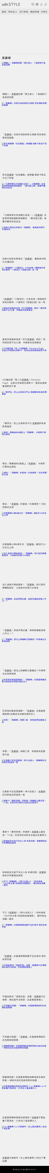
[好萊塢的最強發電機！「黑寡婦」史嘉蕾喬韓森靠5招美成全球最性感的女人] (24, 694)
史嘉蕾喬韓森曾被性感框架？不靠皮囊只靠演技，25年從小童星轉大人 (23, 1119)
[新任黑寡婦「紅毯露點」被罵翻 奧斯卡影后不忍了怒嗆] (24, 158)
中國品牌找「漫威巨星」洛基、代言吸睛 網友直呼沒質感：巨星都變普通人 (23, 998)
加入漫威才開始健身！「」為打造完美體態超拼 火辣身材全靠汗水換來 (23, 586)
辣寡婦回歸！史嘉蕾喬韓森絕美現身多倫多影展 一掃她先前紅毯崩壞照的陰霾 (23, 1078)
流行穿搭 (23, 11)
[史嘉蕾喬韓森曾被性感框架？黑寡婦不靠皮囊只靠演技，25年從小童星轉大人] (24, 1100)
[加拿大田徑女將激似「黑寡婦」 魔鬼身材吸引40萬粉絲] (24, 241)
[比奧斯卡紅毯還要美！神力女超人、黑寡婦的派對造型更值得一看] (24, 774)
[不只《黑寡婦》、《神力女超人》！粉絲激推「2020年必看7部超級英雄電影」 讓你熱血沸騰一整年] (24, 895)
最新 (4, 11)
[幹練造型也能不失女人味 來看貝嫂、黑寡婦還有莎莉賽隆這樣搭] (24, 855)
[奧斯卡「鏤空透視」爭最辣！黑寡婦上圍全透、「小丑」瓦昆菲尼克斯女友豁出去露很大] (24, 815)
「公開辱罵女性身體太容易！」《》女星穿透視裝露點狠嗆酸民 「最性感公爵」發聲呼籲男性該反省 (24, 218)
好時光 (44, 11)
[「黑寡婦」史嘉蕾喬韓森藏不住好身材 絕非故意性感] (24, 939)
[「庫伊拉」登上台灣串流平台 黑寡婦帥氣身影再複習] (24, 406)
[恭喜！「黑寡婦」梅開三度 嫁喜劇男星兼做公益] (24, 734)
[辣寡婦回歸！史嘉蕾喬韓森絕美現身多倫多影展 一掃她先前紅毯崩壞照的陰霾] (24, 1060)
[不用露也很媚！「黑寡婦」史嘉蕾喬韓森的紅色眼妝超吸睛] (24, 1020)
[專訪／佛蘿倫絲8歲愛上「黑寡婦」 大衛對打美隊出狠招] (24, 446)
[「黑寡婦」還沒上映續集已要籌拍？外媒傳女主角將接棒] (24, 653)
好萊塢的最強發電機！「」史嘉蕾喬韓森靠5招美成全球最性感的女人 (23, 712)
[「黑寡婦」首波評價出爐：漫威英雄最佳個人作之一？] (24, 613)
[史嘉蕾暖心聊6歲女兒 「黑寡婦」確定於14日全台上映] (24, 527)
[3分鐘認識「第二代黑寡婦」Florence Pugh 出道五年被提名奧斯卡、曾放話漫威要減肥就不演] (24, 362)
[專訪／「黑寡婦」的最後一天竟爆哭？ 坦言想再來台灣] (24, 487)
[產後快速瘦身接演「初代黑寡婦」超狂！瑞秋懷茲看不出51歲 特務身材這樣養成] (24, 322)
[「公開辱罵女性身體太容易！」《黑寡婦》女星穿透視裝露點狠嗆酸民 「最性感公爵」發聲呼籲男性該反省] (24, 198)
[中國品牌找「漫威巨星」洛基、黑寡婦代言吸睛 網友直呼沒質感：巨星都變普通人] (24, 979)
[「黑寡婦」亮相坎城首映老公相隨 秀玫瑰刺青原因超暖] (24, 117)
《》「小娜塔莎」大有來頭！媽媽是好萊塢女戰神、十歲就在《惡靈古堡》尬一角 (24, 300)
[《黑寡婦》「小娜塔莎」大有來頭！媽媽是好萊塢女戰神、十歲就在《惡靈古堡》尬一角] (24, 282)
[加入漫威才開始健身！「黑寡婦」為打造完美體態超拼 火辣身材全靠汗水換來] (24, 567)
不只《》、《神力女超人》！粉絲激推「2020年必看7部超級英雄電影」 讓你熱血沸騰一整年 (24, 915)
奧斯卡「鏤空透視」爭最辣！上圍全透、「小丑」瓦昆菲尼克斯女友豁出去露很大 (24, 833)
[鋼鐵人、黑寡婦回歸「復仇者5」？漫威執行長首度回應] (24, 77)
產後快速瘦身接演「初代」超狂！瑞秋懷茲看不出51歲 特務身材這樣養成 (23, 341)
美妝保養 (34, 11)
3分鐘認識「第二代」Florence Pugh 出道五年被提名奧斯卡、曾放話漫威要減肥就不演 (24, 383)
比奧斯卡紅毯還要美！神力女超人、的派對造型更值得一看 (23, 793)
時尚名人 (12, 11)
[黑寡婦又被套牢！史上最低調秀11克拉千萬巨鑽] (24, 1141)
